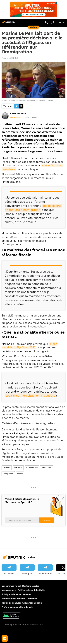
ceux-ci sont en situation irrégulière (30, 395)
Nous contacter (9, 590)
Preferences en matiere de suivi (17, 607)
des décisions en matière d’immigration (33, 208)
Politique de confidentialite (31, 590)
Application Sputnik (32, 602)
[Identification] (46, 22)
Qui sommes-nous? (11, 585)
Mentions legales (30, 585)
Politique (6, 467)
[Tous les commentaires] (5, 638)
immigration (8, 473)
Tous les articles (16, 117)
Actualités (18, 467)
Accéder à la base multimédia (40, 100)
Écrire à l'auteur (31, 117)
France (20, 473)
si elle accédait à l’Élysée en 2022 (30, 345)
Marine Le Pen (32, 467)
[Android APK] (11, 615)
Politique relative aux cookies (16, 594)
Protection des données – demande (19, 598)
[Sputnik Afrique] (9, 23)
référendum (46, 467)
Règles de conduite (11, 602)
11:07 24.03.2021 (10, 58)
